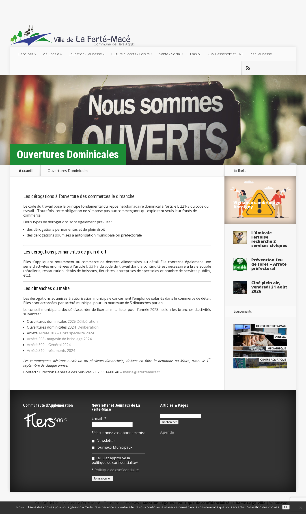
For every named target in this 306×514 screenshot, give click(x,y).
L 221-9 (92, 266)
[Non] (300, 507)
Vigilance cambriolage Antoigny (256, 204)
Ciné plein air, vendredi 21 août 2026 (269, 287)
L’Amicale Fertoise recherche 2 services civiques (269, 239)
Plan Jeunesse (261, 54)
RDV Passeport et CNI (225, 54)
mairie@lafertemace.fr (141, 372)
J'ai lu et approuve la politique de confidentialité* (115, 460)
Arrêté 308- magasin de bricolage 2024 (59, 338)
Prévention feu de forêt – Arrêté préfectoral (269, 264)
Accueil (25, 170)
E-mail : (99, 418)
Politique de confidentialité (117, 469)
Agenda (167, 432)
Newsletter (105, 440)
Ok (286, 507)
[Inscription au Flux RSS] (248, 68)
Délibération (87, 321)
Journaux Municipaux (114, 447)
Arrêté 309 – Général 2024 (49, 344)
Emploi (195, 54)
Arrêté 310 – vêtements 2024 (51, 350)
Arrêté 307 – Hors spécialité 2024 (66, 333)
